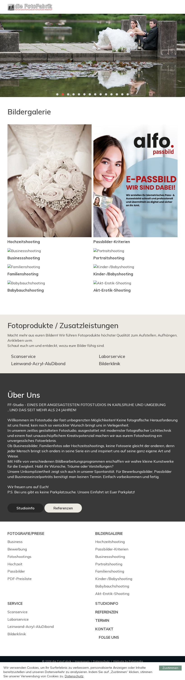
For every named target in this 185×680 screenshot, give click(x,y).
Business (15, 541)
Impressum (82, 661)
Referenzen (63, 508)
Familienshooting (109, 571)
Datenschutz (101, 661)
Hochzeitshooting (110, 541)
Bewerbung (17, 549)
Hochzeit (14, 564)
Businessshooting (110, 556)
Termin (102, 620)
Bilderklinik (109, 363)
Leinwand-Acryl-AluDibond (38, 363)
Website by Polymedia (128, 661)
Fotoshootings (19, 556)
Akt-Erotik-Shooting (112, 593)
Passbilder (16, 571)
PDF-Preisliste (19, 578)
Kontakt (104, 629)
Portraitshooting (108, 564)
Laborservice (112, 356)
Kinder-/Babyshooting (113, 578)
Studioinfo (25, 508)
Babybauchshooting (112, 586)
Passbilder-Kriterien (111, 549)
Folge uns (108, 637)
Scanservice (23, 356)
